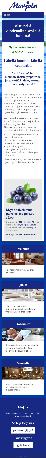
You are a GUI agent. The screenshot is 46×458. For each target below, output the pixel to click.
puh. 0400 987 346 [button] (23, 430)
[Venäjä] (8, 14)
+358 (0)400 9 (24, 222)
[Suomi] (5, 14)
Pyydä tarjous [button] (23, 445)
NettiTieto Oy (23, 456)
